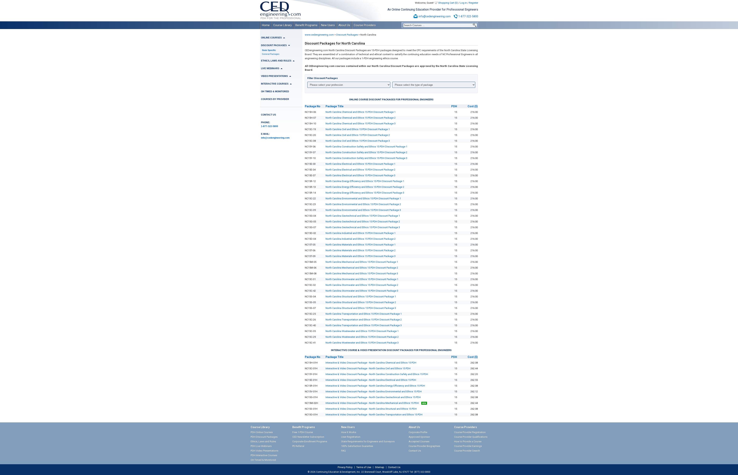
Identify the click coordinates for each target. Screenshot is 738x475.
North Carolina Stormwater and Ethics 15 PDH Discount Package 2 (362, 285)
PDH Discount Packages (264, 436)
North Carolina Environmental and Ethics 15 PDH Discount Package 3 (363, 210)
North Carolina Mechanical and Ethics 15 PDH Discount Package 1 (362, 261)
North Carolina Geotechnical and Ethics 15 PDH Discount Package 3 (363, 227)
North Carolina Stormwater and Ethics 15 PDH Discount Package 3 (362, 290)
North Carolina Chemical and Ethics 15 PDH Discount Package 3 (361, 123)
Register (473, 2)
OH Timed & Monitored (275, 91)
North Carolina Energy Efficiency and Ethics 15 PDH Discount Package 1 (365, 181)
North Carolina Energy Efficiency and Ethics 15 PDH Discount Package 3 (365, 192)
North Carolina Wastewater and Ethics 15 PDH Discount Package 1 (362, 331)
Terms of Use (363, 467)
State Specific (269, 50)
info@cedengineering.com (435, 16)
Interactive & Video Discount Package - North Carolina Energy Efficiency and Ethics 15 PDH (375, 385)
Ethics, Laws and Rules (263, 441)
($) (473, 106)
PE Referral (298, 446)
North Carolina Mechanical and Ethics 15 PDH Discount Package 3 (362, 273)
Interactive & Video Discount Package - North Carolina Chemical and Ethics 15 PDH (371, 362)
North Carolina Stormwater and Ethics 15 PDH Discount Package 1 (362, 279)
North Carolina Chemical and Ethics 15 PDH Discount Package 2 (361, 117)
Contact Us (268, 114)
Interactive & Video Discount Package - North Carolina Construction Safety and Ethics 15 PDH (377, 374)
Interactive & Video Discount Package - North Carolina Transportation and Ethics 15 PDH (374, 414)
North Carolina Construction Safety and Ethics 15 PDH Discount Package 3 (366, 158)
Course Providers (365, 25)
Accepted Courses (419, 441)
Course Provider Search (467, 450)
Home (266, 25)
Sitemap (379, 467)
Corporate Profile (418, 432)
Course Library (282, 25)
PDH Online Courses (262, 432)
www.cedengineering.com (319, 34)
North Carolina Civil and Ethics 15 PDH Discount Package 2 (358, 135)
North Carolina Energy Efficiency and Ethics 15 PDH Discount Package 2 (365, 187)
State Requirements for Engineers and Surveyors (368, 441)
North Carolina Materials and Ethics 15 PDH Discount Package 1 (361, 244)
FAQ (343, 450)
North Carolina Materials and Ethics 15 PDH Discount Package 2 (361, 250)
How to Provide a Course (467, 441)
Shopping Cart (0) (448, 2)
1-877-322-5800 (468, 16)
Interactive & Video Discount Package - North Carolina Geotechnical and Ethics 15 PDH (373, 397)
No (312, 106)
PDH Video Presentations (264, 450)
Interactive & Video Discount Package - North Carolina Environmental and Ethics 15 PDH (374, 391)
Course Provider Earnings (468, 446)
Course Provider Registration (470, 432)
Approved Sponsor (419, 436)
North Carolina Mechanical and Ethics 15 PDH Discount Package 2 (362, 267)
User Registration (350, 436)
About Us (344, 25)
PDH (454, 106)
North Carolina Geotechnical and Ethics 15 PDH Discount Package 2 (363, 221)
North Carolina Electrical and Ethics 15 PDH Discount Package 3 (360, 175)
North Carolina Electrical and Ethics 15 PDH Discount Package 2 (360, 169)
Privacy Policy (345, 467)
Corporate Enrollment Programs (309, 441)
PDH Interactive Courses (264, 455)
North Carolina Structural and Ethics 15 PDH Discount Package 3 (361, 308)
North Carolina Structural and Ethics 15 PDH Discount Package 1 (361, 296)
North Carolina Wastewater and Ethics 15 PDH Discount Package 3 (362, 342)
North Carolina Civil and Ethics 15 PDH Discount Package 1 (358, 129)
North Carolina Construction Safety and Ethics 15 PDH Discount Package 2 (366, 152)
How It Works (348, 432)
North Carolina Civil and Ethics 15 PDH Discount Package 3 (358, 140)
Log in (463, 2)
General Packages (270, 54)
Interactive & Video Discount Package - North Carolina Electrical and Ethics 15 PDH (371, 380)
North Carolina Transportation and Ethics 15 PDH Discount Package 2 (364, 319)
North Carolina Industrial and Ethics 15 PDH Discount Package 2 (361, 238)
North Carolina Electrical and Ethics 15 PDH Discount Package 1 (360, 163)
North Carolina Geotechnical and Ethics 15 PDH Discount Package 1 (363, 215)
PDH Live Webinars (261, 446)
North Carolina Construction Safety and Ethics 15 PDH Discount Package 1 (366, 146)
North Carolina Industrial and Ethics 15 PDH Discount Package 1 (361, 233)
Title (334, 106)
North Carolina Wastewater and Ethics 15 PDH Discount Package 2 (362, 336)
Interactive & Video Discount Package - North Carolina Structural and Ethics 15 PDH (371, 408)
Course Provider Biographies (424, 446)
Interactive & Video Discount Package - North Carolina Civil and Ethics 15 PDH (368, 368)
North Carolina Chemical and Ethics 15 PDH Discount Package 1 (361, 112)
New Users (328, 25)
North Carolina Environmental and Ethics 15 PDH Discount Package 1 (363, 198)
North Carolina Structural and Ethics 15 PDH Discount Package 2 (361, 302)
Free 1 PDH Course (302, 432)
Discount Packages (347, 34)
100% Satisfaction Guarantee (357, 446)
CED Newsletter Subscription (308, 436)
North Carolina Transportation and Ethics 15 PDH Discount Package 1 (364, 313)
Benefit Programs (306, 25)
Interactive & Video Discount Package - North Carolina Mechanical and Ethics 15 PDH (372, 403)
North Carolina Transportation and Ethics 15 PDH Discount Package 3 (364, 325)
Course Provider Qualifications (470, 436)
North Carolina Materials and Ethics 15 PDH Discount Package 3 (361, 256)
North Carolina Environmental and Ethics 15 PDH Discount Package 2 (363, 204)
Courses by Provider (275, 99)
